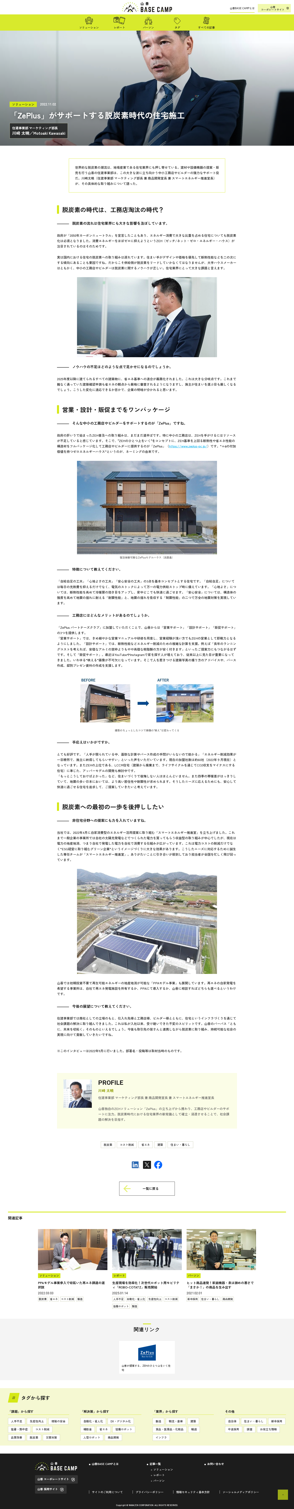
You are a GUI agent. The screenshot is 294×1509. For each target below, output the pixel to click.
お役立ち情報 (268, 1429)
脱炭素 (34, 1437)
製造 (158, 1421)
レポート (159, 1475)
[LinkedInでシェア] (136, 1165)
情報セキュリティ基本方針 (193, 1492)
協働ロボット (123, 1429)
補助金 (87, 1429)
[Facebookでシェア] (158, 1165)
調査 (249, 1429)
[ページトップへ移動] (283, 1495)
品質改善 (16, 1437)
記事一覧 (155, 1464)
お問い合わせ (215, 1464)
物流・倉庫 (176, 1421)
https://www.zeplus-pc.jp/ (188, 446)
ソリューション (163, 1469)
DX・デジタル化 (121, 1421)
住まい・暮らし (254, 1421)
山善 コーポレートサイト (53, 1479)
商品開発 (113, 1437)
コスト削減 (42, 1429)
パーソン (159, 1481)
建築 (193, 1421)
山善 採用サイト (47, 1489)
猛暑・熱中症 (19, 1429)
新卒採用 (276, 1421)
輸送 (194, 1429)
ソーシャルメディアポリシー (241, 1492)
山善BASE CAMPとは (105, 1464)
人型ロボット (91, 1437)
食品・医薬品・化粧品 (170, 1429)
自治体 (232, 1421)
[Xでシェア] (147, 1165)
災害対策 (51, 1437)
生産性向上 (37, 1421)
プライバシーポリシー (150, 1492)
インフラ (161, 1437)
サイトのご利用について (107, 1492)
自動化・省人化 (93, 1421)
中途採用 (233, 1429)
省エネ (103, 1429)
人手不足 (16, 1421)
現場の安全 (58, 1421)
